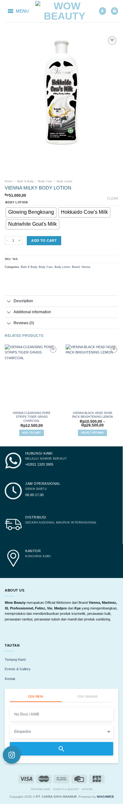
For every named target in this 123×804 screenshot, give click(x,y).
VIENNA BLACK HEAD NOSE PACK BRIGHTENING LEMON (92, 414)
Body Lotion (64, 181)
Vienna (85, 267)
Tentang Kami (15, 659)
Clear (112, 198)
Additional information (32, 312)
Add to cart (44, 240)
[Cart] (114, 10)
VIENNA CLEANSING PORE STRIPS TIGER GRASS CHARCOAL (31, 416)
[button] (22, 11)
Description (23, 301)
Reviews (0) (24, 323)
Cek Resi (35, 696)
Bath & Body (25, 181)
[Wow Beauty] (64, 11)
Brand (75, 267)
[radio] (31, 212)
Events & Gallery (18, 669)
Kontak (10, 679)
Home (9, 181)
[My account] (102, 10)
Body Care (45, 181)
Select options (92, 432)
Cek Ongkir (87, 696)
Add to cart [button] (31, 432)
